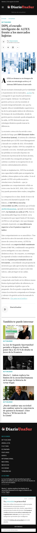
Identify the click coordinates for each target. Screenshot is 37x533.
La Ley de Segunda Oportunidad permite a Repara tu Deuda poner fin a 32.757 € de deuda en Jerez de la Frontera (18, 480)
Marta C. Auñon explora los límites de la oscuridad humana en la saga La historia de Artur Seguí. (17, 490)
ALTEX (29, 93)
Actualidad (12, 18)
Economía (6, 449)
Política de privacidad (17, 520)
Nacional (5, 462)
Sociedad (5, 468)
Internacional (7, 459)
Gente (4, 455)
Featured (5, 452)
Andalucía (6, 443)
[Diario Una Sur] (20, 7)
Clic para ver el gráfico (18, 298)
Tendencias (6, 471)
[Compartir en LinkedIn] (13, 47)
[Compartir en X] (3, 47)
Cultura (5, 446)
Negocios (5, 465)
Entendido (18, 526)
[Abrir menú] (4, 7)
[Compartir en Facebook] (8, 47)
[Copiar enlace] (18, 47)
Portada (4, 18)
